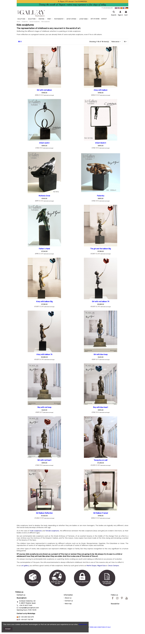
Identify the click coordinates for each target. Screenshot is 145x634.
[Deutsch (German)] (127, 7)
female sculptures (52, 531)
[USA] (118, 7)
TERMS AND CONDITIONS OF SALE (100, 627)
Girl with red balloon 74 (100, 301)
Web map (68, 604)
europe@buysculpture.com (29, 608)
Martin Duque (91, 566)
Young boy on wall (100, 460)
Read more (83, 624)
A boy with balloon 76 (44, 354)
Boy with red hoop (44, 407)
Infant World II (100, 143)
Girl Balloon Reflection (44, 513)
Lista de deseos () (108, 7)
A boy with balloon (100, 90)
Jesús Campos (113, 566)
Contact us (69, 601)
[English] (116, 7)
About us (68, 598)
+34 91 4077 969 (25, 605)
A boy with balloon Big (44, 301)
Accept (7, 629)
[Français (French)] (124, 7)
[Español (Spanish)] (121, 7)
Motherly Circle (44, 196)
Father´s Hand (44, 249)
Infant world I (44, 143)
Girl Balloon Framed (100, 513)
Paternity (100, 196)
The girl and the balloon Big (100, 249)
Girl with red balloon (44, 90)
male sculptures (36, 531)
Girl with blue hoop (101, 354)
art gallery (25, 566)
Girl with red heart (44, 460)
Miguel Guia (101, 566)
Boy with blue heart (100, 407)
